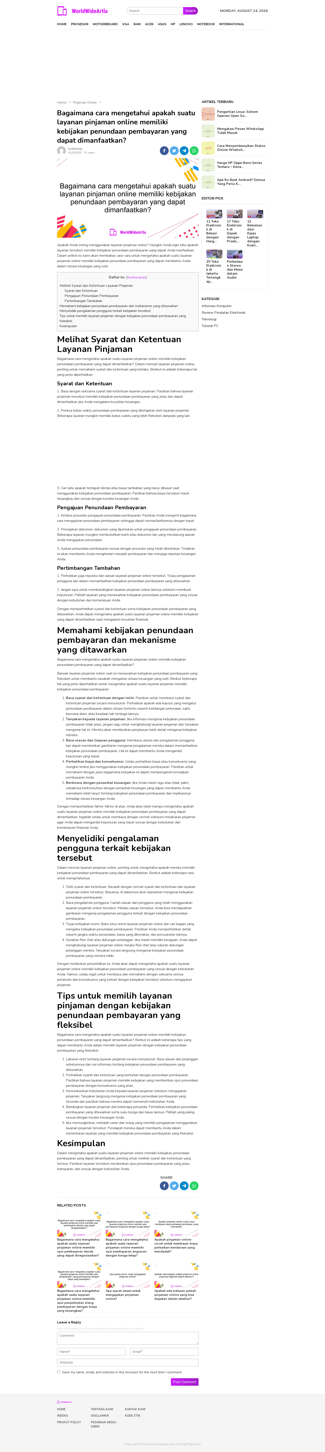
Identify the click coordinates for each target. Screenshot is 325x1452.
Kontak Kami (135, 1409)
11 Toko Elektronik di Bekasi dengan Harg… (213, 231)
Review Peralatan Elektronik (223, 312)
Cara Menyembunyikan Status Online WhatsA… (241, 148)
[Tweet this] (174, 150)
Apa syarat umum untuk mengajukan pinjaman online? (123, 1295)
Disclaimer (100, 1416)
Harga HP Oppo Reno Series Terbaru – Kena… (239, 165)
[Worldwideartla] (82, 10)
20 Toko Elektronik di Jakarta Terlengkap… (213, 271)
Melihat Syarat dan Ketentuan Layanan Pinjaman (96, 285)
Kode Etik (132, 1416)
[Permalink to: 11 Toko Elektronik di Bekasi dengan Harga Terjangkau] (214, 214)
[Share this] (164, 150)
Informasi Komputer (217, 306)
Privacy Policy (69, 1422)
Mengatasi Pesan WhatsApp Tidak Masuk (240, 131)
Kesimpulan (68, 326)
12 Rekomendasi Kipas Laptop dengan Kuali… (254, 233)
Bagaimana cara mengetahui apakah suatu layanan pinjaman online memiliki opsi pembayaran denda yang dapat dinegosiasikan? (78, 1247)
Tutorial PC (210, 325)
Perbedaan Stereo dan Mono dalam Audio (235, 269)
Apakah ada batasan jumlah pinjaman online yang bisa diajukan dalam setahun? (175, 1295)
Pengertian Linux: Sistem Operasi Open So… (237, 114)
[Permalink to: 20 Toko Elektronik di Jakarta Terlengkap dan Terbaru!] (214, 254)
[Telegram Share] (184, 150)
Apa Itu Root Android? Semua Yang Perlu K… (241, 182)
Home (61, 1409)
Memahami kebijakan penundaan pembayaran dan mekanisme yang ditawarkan (118, 306)
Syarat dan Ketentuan (81, 291)
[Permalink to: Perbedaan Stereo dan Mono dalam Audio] (235, 254)
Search (190, 10)
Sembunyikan (136, 277)
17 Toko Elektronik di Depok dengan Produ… (234, 231)
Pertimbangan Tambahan (83, 301)
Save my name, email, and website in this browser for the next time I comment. (122, 1372)
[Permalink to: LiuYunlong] (61, 150)
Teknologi (209, 319)
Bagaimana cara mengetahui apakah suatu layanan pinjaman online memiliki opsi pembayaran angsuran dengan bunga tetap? (127, 1247)
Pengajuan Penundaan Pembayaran (92, 296)
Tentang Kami (102, 1409)
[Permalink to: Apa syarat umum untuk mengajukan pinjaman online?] (128, 1275)
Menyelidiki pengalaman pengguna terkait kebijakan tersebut (105, 311)
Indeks (62, 1416)
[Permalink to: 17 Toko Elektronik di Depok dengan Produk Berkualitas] (235, 214)
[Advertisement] (162, 63)
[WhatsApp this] (194, 150)
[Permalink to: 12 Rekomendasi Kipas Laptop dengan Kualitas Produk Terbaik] (255, 214)
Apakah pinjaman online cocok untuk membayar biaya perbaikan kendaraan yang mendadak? (176, 1245)
